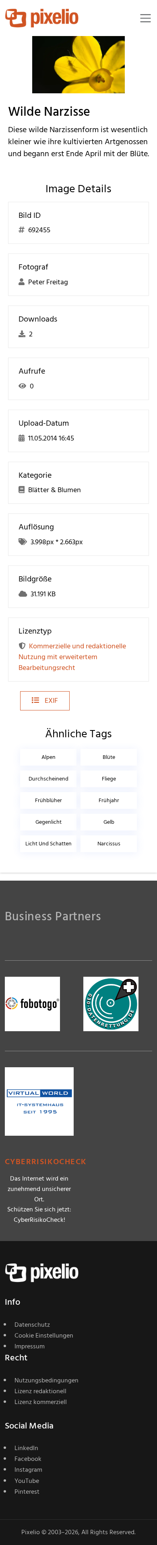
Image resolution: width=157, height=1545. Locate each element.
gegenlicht (48, 822)
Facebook (27, 1459)
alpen (48, 757)
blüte (109, 757)
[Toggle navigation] (145, 18)
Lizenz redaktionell (40, 1391)
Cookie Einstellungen (43, 1335)
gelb (108, 822)
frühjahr (109, 800)
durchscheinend (48, 778)
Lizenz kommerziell (40, 1402)
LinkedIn (26, 1448)
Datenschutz (32, 1325)
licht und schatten (48, 843)
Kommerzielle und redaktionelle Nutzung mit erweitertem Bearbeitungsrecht (72, 657)
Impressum (29, 1346)
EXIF (50, 700)
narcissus (108, 843)
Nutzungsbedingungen (46, 1380)
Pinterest (26, 1492)
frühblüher (48, 800)
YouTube (26, 1481)
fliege (109, 778)
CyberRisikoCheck (46, 1162)
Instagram (28, 1470)
